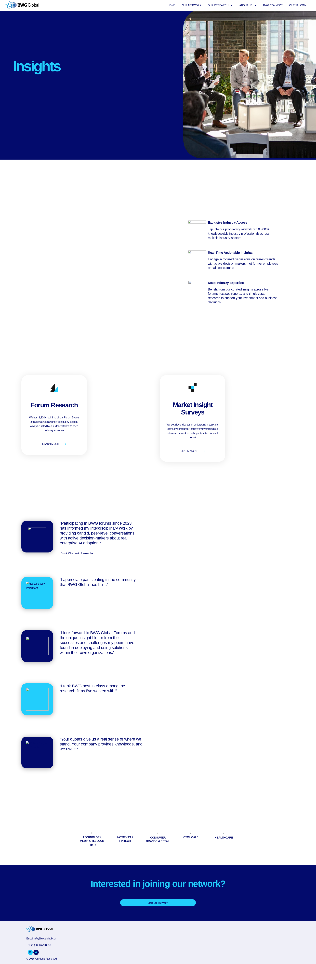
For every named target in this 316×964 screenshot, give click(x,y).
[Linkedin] (30, 952)
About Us (245, 5)
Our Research (218, 5)
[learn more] (63, 443)
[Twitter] (36, 952)
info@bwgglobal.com (45, 938)
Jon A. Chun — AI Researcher (77, 553)
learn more (50, 443)
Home (171, 5)
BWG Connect (273, 5)
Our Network (191, 5)
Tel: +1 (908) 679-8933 (38, 945)
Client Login (297, 5)
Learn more (158, 892)
